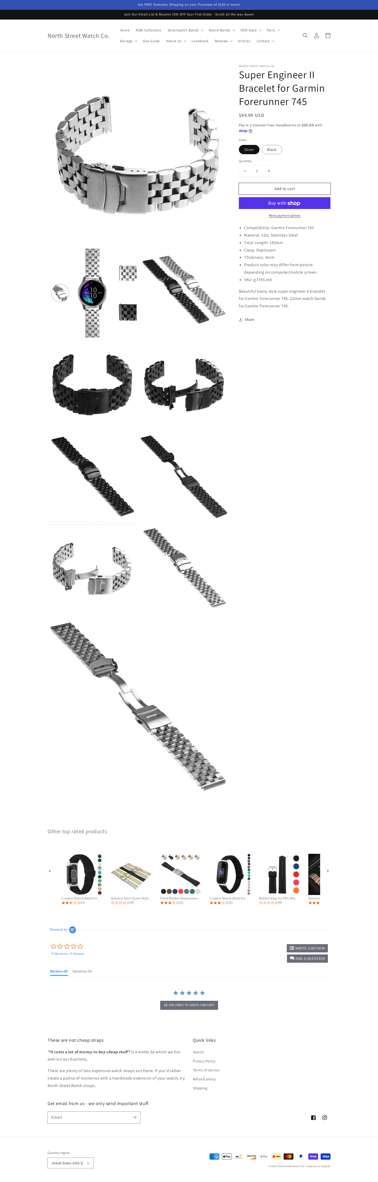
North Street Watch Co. (291, 1166)
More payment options (285, 216)
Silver (249, 149)
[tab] (59, 972)
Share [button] (249, 319)
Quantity (245, 161)
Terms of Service (206, 1070)
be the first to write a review (189, 1005)
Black (272, 149)
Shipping (200, 1088)
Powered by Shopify (318, 1166)
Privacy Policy (204, 1061)
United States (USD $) (67, 1163)
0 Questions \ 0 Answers (67, 953)
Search (198, 1052)
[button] (305, 35)
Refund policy (204, 1079)
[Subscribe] (134, 1117)
